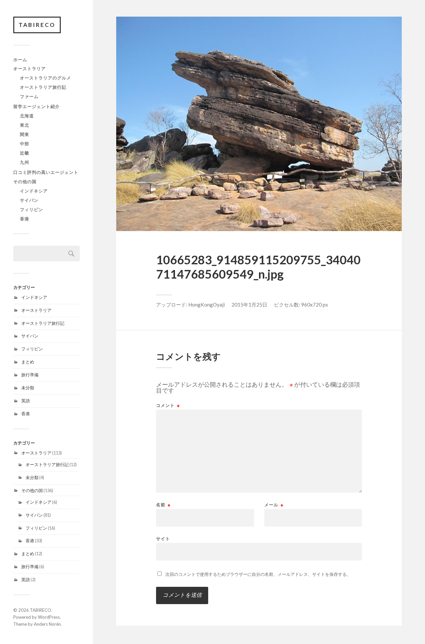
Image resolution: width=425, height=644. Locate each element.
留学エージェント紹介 (36, 106)
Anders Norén (47, 624)
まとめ (27, 361)
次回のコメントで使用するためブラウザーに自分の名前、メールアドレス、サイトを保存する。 (258, 574)
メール (274, 505)
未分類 (27, 387)
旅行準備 (30, 374)
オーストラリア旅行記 (43, 87)
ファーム (29, 96)
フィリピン (31, 209)
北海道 (27, 115)
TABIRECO (37, 24)
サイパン (29, 200)
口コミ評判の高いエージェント (45, 172)
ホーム (20, 59)
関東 (24, 134)
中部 (24, 143)
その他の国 (25, 181)
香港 (24, 218)
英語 (25, 400)
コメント (168, 405)
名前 (163, 505)
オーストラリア (29, 68)
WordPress (49, 617)
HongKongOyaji (206, 305)
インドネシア (34, 190)
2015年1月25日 (249, 305)
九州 (24, 162)
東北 (24, 125)
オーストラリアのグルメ (45, 77)
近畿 (24, 153)
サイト (163, 538)
